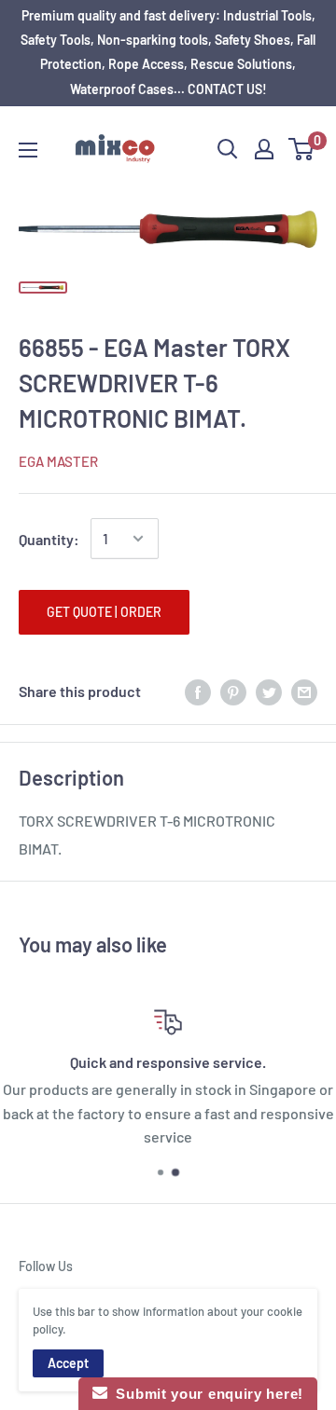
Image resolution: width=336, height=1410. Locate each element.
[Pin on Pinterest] (233, 691)
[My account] (264, 149)
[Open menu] (28, 150)
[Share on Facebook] (198, 691)
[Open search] (227, 149)
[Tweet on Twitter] (269, 691)
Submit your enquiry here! (205, 1394)
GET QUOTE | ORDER (104, 612)
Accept (68, 1363)
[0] (302, 149)
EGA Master (58, 461)
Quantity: (49, 539)
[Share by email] (304, 691)
